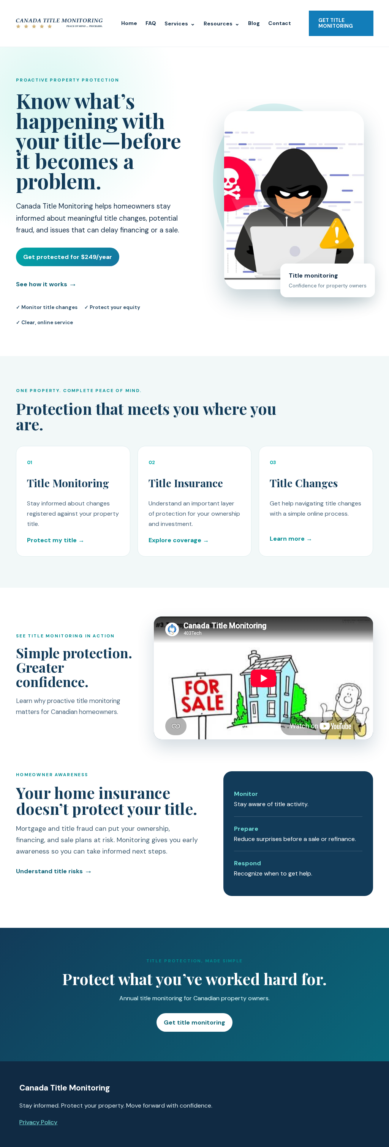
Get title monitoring (194, 1022)
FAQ (150, 23)
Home (129, 23)
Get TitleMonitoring (335, 23)
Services (179, 23)
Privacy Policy (38, 1122)
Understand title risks (54, 871)
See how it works (46, 283)
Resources (222, 23)
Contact (279, 23)
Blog (254, 23)
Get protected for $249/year (67, 257)
